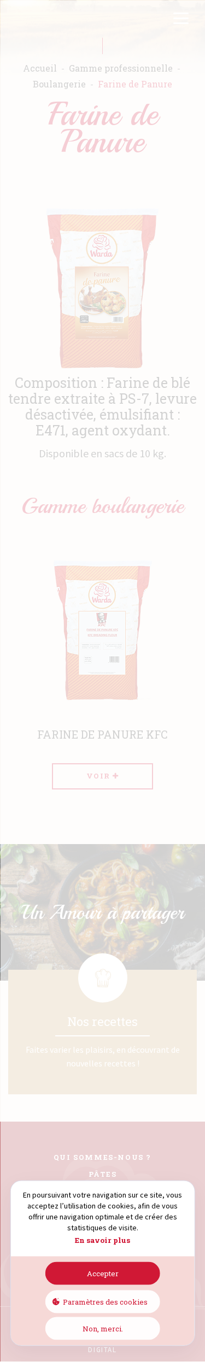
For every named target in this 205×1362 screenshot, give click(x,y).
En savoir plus (102, 1240)
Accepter (103, 1273)
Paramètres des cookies (105, 1301)
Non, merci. (103, 1328)
